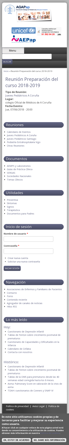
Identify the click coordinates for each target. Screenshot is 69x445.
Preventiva (12, 199)
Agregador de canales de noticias (24, 303)
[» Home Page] (28, 21)
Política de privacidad (17, 406)
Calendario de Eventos (19, 131)
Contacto (12, 292)
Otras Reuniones (15, 145)
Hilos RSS (12, 306)
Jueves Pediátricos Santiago (21, 138)
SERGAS (11, 172)
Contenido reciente (17, 299)
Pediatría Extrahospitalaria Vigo (23, 142)
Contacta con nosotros (20, 352)
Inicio (6, 71)
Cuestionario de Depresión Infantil (26, 331)
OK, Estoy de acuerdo (16, 440)
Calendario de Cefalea (19, 348)
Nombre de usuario (16, 233)
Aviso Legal (38, 406)
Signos (10, 206)
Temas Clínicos (15, 179)
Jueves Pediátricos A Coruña (22, 95)
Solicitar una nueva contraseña (24, 261)
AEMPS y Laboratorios (19, 165)
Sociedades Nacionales (19, 176)
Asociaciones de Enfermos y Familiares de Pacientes (34, 289)
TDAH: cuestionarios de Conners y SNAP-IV (30, 390)
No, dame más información (49, 440)
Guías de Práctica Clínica (19, 169)
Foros (10, 296)
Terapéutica (13, 210)
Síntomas (12, 203)
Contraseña (11, 245)
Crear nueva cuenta (18, 258)
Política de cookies (50, 433)
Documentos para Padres (20, 213)
